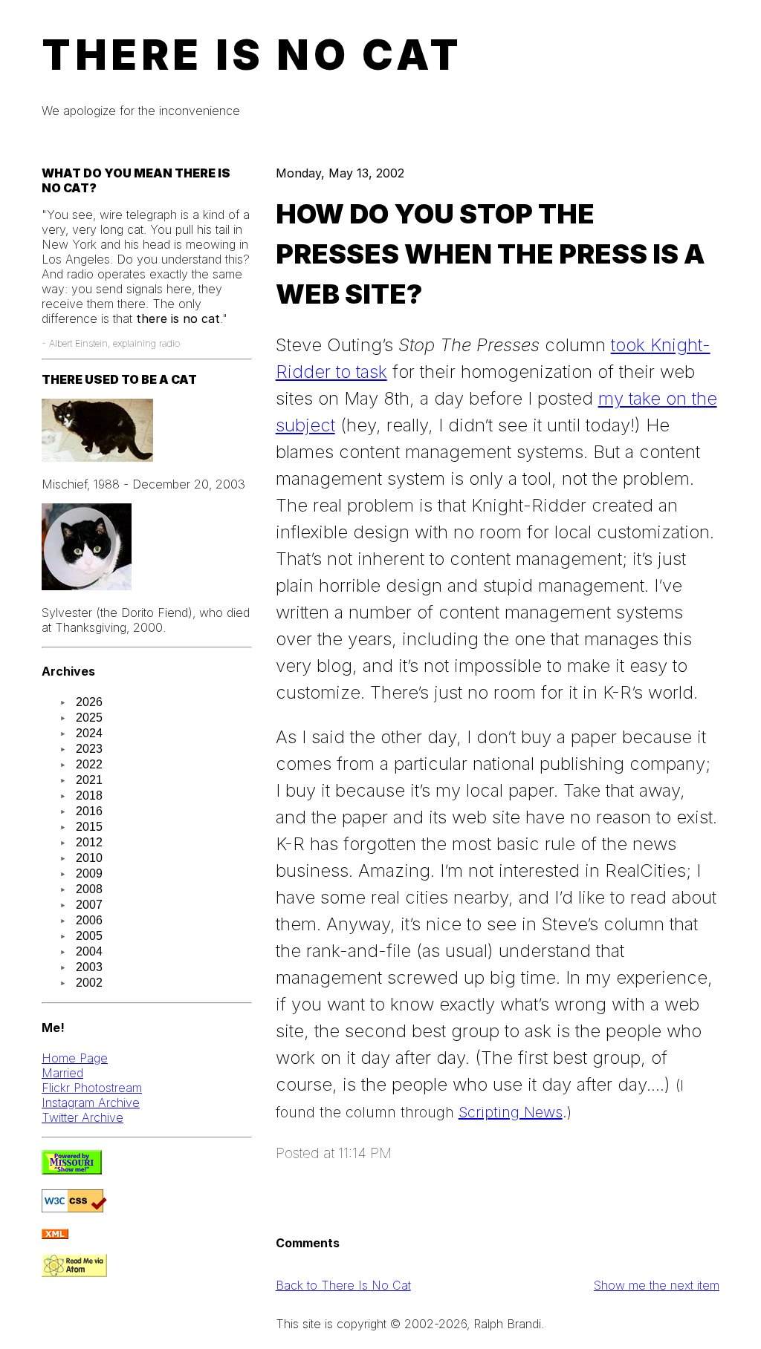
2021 (89, 780)
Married (62, 1072)
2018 (89, 795)
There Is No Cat (252, 55)
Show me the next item (656, 1285)
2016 (89, 811)
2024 (89, 733)
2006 (89, 920)
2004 (89, 951)
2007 (89, 904)
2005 (89, 936)
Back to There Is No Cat (343, 1285)
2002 (89, 982)
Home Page (75, 1058)
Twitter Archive (82, 1117)
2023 (89, 748)
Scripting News (511, 1112)
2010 (89, 858)
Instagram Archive (91, 1102)
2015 (89, 826)
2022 (89, 764)
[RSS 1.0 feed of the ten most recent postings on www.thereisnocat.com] (55, 1234)
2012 (89, 842)
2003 (89, 967)
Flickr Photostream (92, 1087)
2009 (89, 873)
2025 (89, 717)
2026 (89, 702)
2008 (89, 889)
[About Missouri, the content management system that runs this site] (72, 1170)
